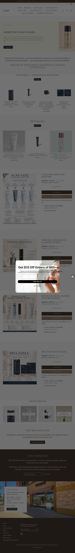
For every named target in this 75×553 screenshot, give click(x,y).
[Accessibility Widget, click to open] (72, 276)
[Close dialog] (57, 262)
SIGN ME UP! (37, 281)
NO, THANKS (37, 285)
